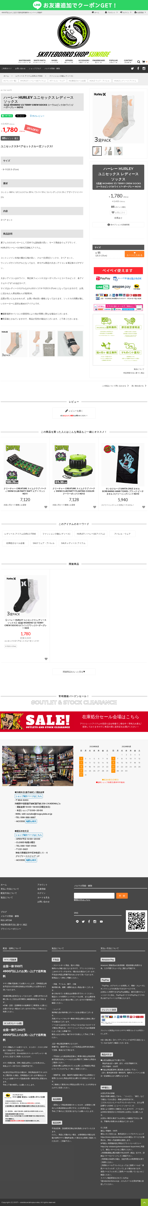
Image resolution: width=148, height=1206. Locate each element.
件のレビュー (37, 116)
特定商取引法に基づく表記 (133, 373)
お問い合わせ (20, 68)
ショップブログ (35, 68)
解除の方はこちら (82, 899)
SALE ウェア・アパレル (43, 543)
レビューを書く (74, 413)
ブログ (4, 912)
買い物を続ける (138, 386)
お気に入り (119, 212)
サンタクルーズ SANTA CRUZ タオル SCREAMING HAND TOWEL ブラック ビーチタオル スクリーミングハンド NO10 (123, 491)
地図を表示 (31, 821)
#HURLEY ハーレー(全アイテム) (33, 81)
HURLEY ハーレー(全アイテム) (91, 534)
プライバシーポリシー (11, 929)
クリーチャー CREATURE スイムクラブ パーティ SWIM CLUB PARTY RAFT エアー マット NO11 (25, 491)
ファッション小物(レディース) (61, 76)
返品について (139, 369)
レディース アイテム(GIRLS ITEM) (29, 76)
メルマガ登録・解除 (52, 68)
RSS (3, 920)
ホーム (96, 12)
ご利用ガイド (6, 68)
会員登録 (140, 12)
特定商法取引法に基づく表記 (14, 924)
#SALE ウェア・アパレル (100, 81)
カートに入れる (134, 255)
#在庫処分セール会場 (78, 81)
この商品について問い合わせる (114, 386)
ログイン (126, 12)
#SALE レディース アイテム (126, 81)
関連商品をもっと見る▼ (74, 671)
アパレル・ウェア (122, 534)
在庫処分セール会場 (15, 543)
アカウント (111, 12)
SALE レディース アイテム (73, 543)
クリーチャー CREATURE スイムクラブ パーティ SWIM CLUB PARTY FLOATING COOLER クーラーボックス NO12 (74, 491)
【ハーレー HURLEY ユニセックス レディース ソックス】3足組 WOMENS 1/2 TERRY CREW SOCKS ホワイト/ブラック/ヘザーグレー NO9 (25, 624)
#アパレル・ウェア (58, 81)
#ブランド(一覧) (11, 81)
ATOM (9, 920)
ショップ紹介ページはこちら (29, 796)
